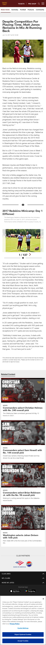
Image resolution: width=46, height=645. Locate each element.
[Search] (39, 3)
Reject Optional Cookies (23, 634)
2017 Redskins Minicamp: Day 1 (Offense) (22, 212)
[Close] (43, 598)
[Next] (30, 254)
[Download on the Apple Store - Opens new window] (15, 591)
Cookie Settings (23, 628)
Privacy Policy (15, 624)
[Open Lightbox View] (23, 244)
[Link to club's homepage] (4, 2)
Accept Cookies (23, 641)
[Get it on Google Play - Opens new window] (30, 592)
